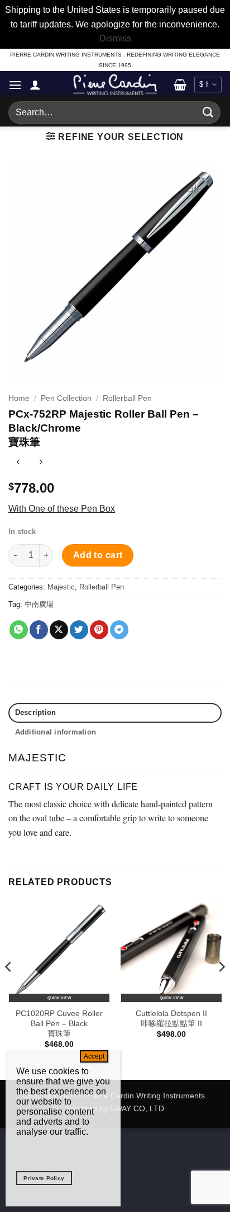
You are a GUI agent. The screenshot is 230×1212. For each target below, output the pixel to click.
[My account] (35, 84)
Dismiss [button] (115, 38)
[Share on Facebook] (39, 629)
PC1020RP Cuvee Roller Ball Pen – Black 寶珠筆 (59, 1023)
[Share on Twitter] (79, 629)
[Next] (221, 989)
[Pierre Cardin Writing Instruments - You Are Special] (115, 84)
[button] (15, 85)
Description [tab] (35, 712)
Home (19, 398)
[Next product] (18, 463)
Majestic (61, 587)
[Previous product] (40, 463)
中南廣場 (39, 604)
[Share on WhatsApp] (18, 629)
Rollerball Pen (127, 398)
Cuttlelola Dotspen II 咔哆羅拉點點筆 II (171, 1018)
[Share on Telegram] (119, 629)
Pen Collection (66, 398)
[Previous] (9, 989)
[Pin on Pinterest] (99, 629)
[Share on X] (59, 629)
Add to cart (98, 555)
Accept (94, 1056)
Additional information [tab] (56, 732)
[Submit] (208, 112)
